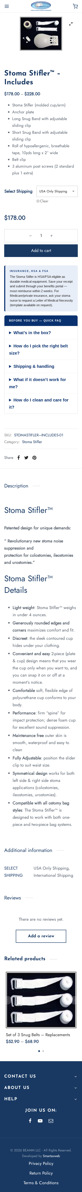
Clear (44, 201)
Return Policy (41, 1173)
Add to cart (41, 251)
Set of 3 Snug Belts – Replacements (38, 1035)
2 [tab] (43, 1051)
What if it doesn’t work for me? (37, 383)
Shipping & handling (33, 366)
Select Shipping (18, 191)
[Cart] (75, 6)
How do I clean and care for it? (39, 403)
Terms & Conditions (41, 1183)
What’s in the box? (32, 332)
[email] (50, 1121)
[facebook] (30, 1121)
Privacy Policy (41, 1163)
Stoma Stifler (32, 442)
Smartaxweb (51, 1156)
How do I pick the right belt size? (38, 349)
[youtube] (40, 1121)
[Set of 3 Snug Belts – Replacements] (41, 1000)
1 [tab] (39, 1051)
